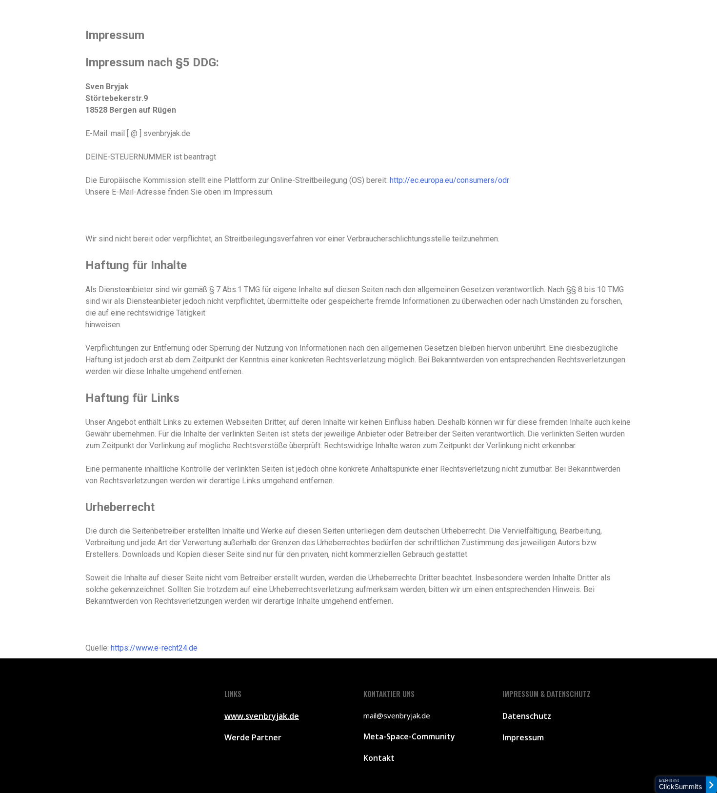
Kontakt (379, 758)
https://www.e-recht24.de (154, 648)
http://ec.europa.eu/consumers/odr (449, 180)
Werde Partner (252, 737)
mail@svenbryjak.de (396, 715)
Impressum (523, 737)
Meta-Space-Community (409, 736)
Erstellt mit (680, 784)
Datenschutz (526, 716)
